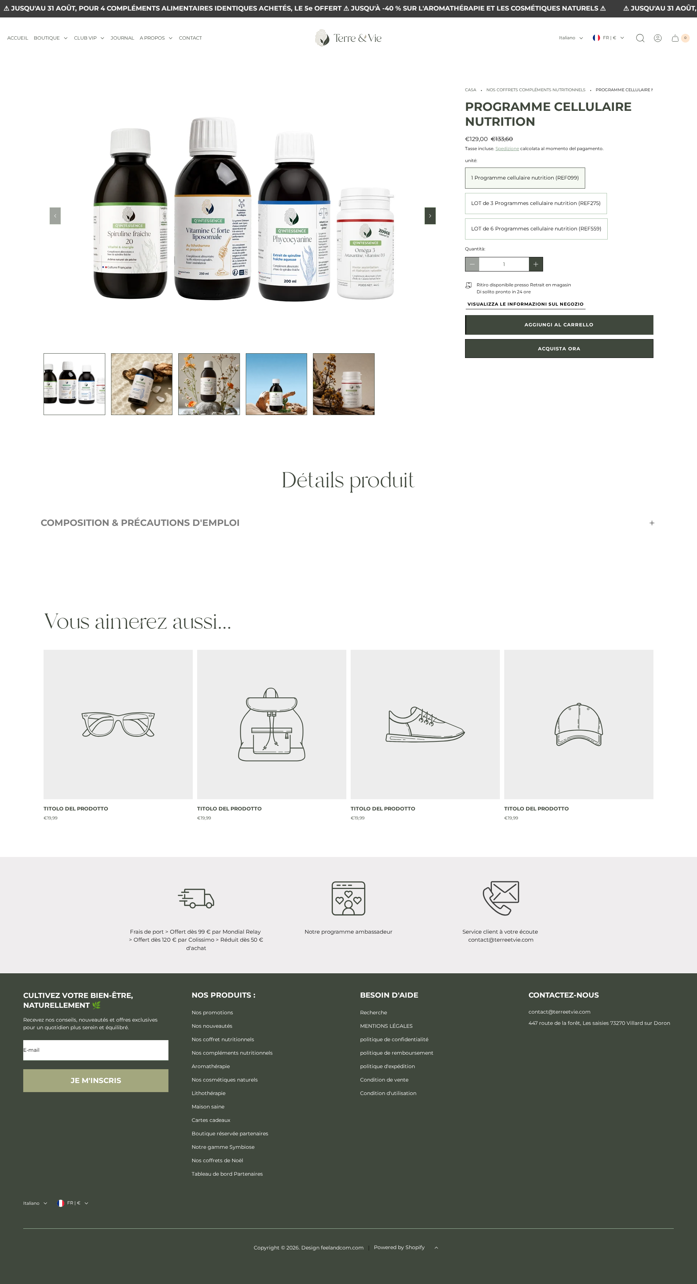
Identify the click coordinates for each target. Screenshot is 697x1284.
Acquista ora (559, 348)
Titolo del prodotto (76, 808)
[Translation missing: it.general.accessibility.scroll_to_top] (436, 1247)
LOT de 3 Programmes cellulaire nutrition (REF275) (536, 203)
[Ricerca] (640, 38)
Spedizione (507, 148)
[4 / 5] (276, 384)
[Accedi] (658, 38)
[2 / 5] (142, 384)
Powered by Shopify (399, 1247)
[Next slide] (430, 216)
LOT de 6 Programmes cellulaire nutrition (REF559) (536, 228)
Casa (470, 90)
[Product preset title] (118, 724)
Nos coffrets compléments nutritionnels (536, 90)
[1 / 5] (74, 384)
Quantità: (475, 248)
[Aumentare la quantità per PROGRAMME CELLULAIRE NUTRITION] (536, 264)
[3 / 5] (209, 384)
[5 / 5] (344, 384)
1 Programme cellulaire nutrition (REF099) (525, 177)
